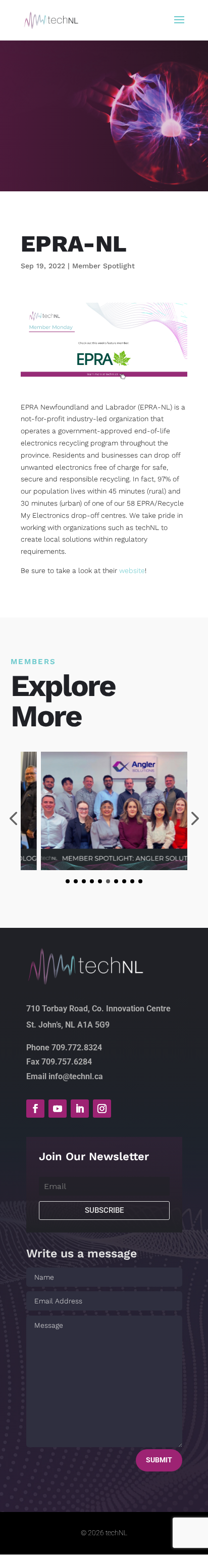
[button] (68, 881)
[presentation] (193, 819)
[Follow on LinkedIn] (80, 1108)
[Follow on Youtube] (57, 1108)
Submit (159, 1460)
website (132, 570)
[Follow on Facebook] (35, 1108)
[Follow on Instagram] (102, 1108)
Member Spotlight (103, 266)
